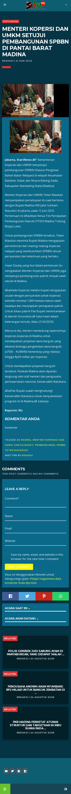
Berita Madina (10, 21)
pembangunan (45, 445)
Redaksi (27, 455)
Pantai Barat (23, 445)
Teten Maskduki (16, 450)
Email (8, 528)
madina (26, 439)
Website (10, 541)
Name (9, 516)
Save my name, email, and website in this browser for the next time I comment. (37, 555)
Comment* (12, 498)
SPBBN (61, 445)
